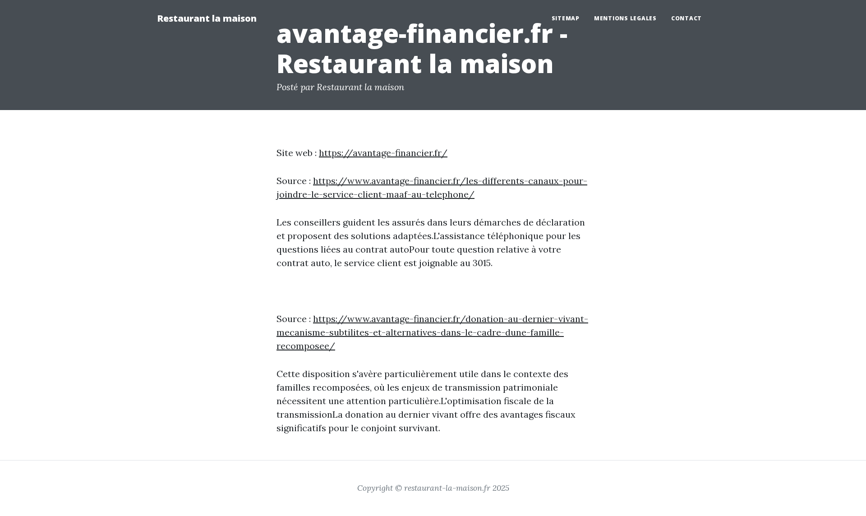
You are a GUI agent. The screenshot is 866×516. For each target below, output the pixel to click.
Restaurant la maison (207, 18)
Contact (686, 18)
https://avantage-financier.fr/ (383, 152)
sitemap (566, 18)
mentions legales (625, 18)
